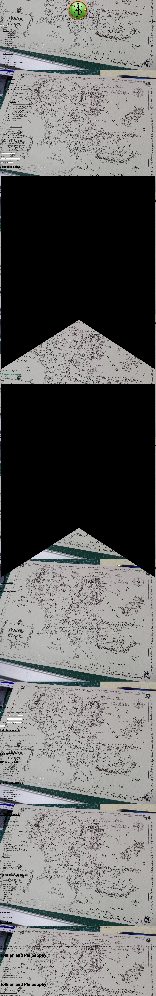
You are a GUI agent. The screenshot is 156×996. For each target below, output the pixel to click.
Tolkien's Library (7, 865)
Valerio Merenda (11, 746)
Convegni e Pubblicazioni (13, 68)
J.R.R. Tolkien (7, 58)
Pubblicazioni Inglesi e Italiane (14, 62)
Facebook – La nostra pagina (11, 771)
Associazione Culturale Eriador (11, 788)
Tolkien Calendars (11, 122)
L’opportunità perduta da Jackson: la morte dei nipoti (24, 89)
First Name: (3, 719)
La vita (8, 60)
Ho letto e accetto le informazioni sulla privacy (14, 712)
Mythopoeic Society (8, 792)
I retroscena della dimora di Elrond (22, 110)
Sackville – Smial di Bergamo (11, 796)
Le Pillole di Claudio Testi (13, 74)
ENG (4, 141)
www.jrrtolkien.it (4, 927)
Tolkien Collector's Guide (9, 850)
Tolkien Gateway (7, 855)
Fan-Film (12, 97)
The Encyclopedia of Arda (10, 848)
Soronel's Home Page (9, 846)
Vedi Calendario (4, 588)
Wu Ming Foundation (8, 867)
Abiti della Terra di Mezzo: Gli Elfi (18, 116)
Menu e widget (4, 25)
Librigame (9, 129)
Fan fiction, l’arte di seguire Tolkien (22, 104)
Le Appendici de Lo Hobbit (20, 108)
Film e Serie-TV (10, 83)
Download (3, 964)
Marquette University (9, 842)
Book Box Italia (11, 740)
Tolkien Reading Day (11, 47)
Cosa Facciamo (7, 39)
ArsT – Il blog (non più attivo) (10, 767)
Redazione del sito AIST (12, 33)
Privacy (2, 995)
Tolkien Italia (6, 857)
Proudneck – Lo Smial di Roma (11, 794)
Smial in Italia (13, 95)
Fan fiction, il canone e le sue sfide (22, 106)
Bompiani (6, 823)
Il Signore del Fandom (15, 118)
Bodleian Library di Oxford (10, 821)
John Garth (6, 896)
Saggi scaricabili (10, 66)
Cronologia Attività (11, 51)
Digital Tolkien (7, 827)
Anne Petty (6, 880)
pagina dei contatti (138, 946)
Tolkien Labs (9, 70)
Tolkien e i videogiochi (16, 127)
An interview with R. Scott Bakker (15, 145)
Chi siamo (6, 31)
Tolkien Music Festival (9, 861)
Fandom (8, 91)
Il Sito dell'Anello (7, 834)
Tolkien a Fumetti (11, 120)
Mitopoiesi (9, 43)
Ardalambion (6, 819)
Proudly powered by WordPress (12, 995)
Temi (4, 81)
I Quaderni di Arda (8, 56)
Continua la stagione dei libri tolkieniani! (25, 746)
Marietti (5, 840)
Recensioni (9, 72)
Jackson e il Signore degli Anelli (18, 85)
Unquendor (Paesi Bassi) (9, 806)
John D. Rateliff (7, 894)
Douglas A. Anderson (8, 890)
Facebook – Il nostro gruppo (10, 769)
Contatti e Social (11, 35)
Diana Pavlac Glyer (8, 886)
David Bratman (7, 884)
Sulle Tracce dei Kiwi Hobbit (20, 100)
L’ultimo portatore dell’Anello (20, 112)
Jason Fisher (6, 892)
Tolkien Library (7, 859)
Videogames (9, 125)
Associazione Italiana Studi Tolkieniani (145, 21)
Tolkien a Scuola (10, 79)
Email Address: (4, 715)
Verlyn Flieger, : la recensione (28, 740)
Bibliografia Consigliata (9, 64)
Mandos (5, 838)
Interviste (9, 77)
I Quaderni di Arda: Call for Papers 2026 (16, 143)
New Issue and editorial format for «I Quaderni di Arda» (21, 148)
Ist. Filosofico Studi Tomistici (11, 790)
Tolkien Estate (7, 852)
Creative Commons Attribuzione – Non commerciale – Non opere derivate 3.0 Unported (56, 946)
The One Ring (13, 133)
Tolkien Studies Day (11, 45)
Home (4, 29)
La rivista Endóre (8, 836)
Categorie (2, 156)
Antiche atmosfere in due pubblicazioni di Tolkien (24, 735)
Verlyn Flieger (6, 903)
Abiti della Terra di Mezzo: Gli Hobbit (19, 114)
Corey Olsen (6, 882)
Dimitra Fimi (6, 888)
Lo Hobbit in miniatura (16, 137)
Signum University (8, 844)
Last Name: (3, 722)
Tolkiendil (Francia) (8, 804)
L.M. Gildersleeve (7, 898)
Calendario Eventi (8, 139)
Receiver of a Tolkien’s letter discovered (17, 150)
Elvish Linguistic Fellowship (10, 829)
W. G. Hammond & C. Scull (10, 905)
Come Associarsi (11, 37)
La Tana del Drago (8, 54)
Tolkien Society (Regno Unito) (11, 802)
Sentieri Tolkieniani (8, 798)
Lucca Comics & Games (12, 49)
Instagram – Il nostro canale (10, 773)
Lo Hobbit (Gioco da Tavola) (17, 135)
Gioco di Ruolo (10, 131)
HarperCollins (6, 832)
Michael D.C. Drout (8, 901)
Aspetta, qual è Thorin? (16, 87)
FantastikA (9, 41)
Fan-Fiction (13, 102)
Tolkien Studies (7, 863)
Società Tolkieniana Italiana (10, 800)
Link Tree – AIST (7, 775)
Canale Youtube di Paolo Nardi (11, 825)
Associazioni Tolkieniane (16, 93)
